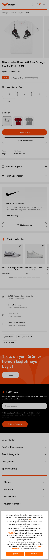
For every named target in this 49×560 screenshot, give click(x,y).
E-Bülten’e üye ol (15, 424)
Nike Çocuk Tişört (25, 337)
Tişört (27, 13)
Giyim (20, 13)
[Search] (33, 4)
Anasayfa (5, 13)
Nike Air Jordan (10, 343)
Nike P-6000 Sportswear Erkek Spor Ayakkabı (12, 269)
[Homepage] (8, 4)
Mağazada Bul (26, 225)
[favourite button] (19, 246)
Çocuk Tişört (8, 337)
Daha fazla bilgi (12, 215)
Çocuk (13, 13)
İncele (10, 375)
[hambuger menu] (44, 4)
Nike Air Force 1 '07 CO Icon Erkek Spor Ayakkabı (34, 269)
